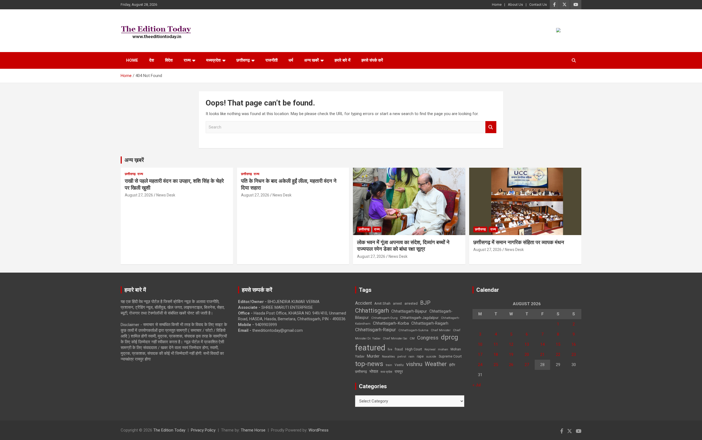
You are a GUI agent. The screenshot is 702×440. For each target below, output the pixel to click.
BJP (425, 302)
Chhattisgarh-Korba (391, 323)
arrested (411, 303)
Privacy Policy (203, 430)
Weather (436, 364)
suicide (431, 356)
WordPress (318, 430)
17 (480, 354)
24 (480, 364)
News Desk (165, 195)
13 (527, 344)
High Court (413, 349)
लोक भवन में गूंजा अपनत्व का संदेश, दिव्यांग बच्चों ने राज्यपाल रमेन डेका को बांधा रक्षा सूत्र (403, 245)
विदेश (169, 60)
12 (511, 344)
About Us (515, 4)
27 (527, 364)
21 (542, 354)
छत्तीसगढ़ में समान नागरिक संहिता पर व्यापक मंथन (518, 242)
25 (496, 364)
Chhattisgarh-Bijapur (409, 311)
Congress (427, 338)
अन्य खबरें (311, 60)
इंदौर (452, 365)
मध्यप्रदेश (213, 60)
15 (558, 344)
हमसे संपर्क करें (372, 60)
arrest (397, 303)
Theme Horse (253, 430)
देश (151, 60)
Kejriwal (429, 349)
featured (370, 347)
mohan (443, 349)
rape (420, 356)
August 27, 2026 (139, 195)
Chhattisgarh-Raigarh (429, 323)
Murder (373, 356)
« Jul (476, 384)
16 (573, 344)
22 (558, 354)
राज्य (187, 60)
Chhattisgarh (372, 310)
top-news (369, 364)
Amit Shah (382, 303)
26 (511, 364)
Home (497, 4)
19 (511, 354)
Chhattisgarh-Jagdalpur (419, 317)
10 (480, 344)
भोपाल (373, 371)
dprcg (449, 337)
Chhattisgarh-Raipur (375, 329)
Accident (363, 303)
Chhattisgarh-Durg (384, 318)
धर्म (290, 60)
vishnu (414, 364)
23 (573, 354)
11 (496, 344)
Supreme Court (450, 356)
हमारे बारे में (342, 60)
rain (411, 356)
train (389, 365)
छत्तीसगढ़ (361, 372)
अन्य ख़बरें (134, 160)
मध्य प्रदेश (386, 372)
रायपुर (399, 371)
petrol (401, 356)
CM (412, 338)
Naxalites (388, 356)
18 (496, 354)
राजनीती (271, 60)
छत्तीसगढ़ (243, 60)
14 (542, 344)
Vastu (399, 365)
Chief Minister (441, 330)
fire (390, 349)
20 (527, 354)
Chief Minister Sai (395, 338)
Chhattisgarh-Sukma (413, 330)
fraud (399, 349)
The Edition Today (169, 430)
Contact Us (538, 4)
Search (490, 127)
